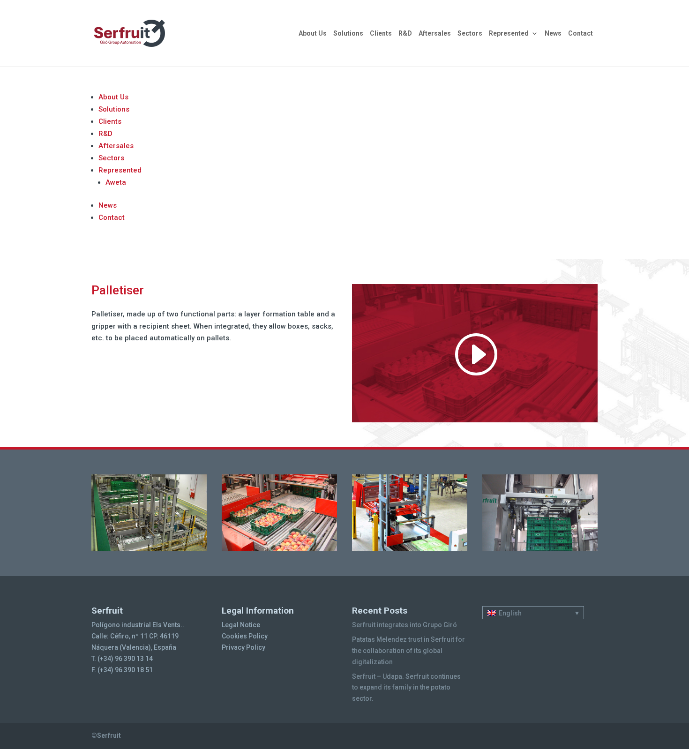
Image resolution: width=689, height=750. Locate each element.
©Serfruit (106, 735)
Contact (580, 33)
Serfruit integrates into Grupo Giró (404, 625)
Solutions (348, 33)
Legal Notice (241, 625)
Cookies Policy (245, 636)
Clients (381, 33)
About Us (313, 33)
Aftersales (435, 33)
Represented (509, 33)
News (553, 33)
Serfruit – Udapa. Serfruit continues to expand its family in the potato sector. (406, 688)
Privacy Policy (243, 647)
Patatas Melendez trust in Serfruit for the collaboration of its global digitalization (408, 651)
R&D (405, 33)
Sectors (469, 33)
